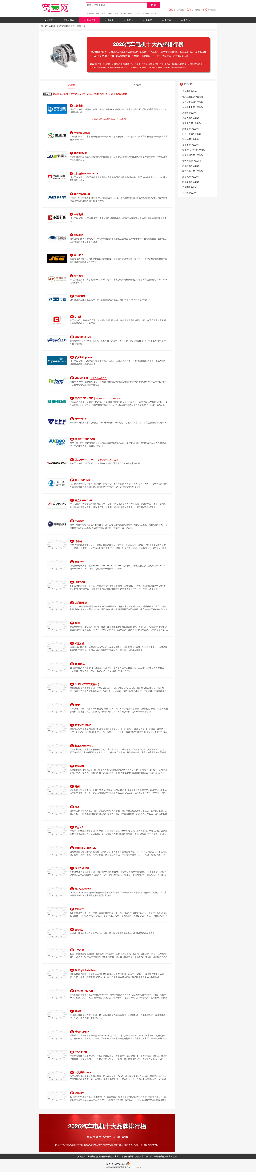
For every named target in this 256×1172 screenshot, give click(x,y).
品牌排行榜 (89, 20)
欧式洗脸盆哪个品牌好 (192, 96)
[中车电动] (57, 217)
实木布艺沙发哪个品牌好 (193, 149)
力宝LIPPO (81, 1052)
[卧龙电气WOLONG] (57, 462)
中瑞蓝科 (79, 520)
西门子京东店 (115, 398)
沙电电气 (79, 1093)
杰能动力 (79, 909)
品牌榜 (71, 84)
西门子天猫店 (100, 398)
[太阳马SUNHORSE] (57, 850)
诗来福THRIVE (83, 725)
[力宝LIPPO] (57, 1055)
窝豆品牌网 (50, 25)
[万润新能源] (57, 605)
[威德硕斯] (57, 769)
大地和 (78, 316)
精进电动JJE (81, 153)
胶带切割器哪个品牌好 (192, 155)
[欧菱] (57, 809)
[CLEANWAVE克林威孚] (57, 687)
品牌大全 (109, 20)
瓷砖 (130, 13)
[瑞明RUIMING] (57, 1034)
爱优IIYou (80, 664)
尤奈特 (78, 541)
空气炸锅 (90, 13)
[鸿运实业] (57, 646)
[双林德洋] (57, 278)
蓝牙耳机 (137, 13)
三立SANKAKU (83, 500)
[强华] (57, 707)
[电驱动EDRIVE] (57, 135)
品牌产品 (185, 20)
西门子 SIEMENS (84, 398)
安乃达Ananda (83, 888)
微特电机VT (81, 418)
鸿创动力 (79, 1011)
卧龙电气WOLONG (85, 459)
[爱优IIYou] (57, 666)
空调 (117, 13)
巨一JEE (78, 255)
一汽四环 (79, 950)
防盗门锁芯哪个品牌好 (192, 171)
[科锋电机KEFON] (57, 993)
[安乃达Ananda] (57, 891)
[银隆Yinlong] (57, 380)
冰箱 (103, 13)
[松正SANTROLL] (57, 748)
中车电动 (78, 214)
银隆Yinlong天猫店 (98, 378)
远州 (77, 786)
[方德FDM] (57, 299)
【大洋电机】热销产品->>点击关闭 (107, 119)
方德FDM (80, 296)
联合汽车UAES (82, 194)
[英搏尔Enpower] (57, 360)
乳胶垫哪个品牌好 (190, 139)
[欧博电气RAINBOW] (57, 973)
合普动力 (79, 929)
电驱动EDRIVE (82, 132)
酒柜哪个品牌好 (189, 187)
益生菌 (146, 13)
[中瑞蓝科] (57, 523)
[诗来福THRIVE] (57, 728)
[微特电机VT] (57, 421)
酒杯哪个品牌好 (189, 91)
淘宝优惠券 (68, 20)
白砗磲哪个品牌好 (190, 165)
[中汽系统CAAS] (57, 1075)
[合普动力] (57, 932)
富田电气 (79, 561)
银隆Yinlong (82, 377)
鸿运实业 (79, 643)
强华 (77, 704)
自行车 (110, 13)
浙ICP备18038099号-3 (116, 1164)
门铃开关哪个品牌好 (191, 133)
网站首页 (48, 20)
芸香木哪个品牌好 (190, 144)
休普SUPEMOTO (84, 480)
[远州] (57, 789)
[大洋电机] (57, 108)
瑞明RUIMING (82, 1031)
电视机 (123, 13)
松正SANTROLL (84, 745)
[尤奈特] (57, 544)
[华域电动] (57, 237)
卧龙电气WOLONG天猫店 (108, 459)
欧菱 (77, 807)
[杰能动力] (57, 912)
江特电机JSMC (83, 337)
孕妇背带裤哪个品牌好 (192, 101)
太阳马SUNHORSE (85, 847)
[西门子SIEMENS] (57, 401)
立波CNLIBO (82, 868)
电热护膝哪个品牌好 (191, 160)
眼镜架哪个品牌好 (190, 181)
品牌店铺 (166, 20)
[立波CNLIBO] (57, 871)
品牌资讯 (128, 20)
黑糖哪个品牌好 (189, 112)
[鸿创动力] (57, 1014)
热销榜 (137, 84)
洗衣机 (153, 13)
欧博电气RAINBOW (85, 970)
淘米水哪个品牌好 (190, 128)
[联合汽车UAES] (57, 196)
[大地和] (57, 319)
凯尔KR (79, 827)
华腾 (77, 623)
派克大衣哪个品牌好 (191, 123)
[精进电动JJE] (57, 156)
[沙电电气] (57, 1095)
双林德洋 (78, 275)
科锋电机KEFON (84, 990)
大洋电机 (78, 105)
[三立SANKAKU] (57, 503)
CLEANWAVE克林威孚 (87, 684)
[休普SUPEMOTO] (57, 482)
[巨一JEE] (57, 258)
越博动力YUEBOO (85, 439)
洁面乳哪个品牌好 (190, 176)
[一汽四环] (57, 952)
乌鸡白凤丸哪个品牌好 (192, 107)
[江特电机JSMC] (57, 339)
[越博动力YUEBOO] (57, 442)
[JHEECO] (57, 585)
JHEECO (80, 582)
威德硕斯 (79, 766)
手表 (97, 13)
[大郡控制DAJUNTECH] (57, 176)
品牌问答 (147, 20)
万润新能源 (81, 602)
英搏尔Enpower (83, 357)
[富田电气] (57, 564)
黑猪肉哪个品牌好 (190, 117)
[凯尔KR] (57, 830)
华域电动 (78, 234)
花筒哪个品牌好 (189, 192)
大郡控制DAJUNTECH (86, 173)
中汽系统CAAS (83, 1072)
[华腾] (57, 625)
